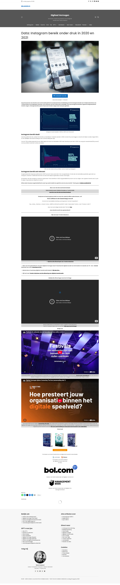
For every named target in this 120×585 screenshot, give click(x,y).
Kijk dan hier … (56, 270)
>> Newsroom (64, 551)
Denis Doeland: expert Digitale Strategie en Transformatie (60, 190)
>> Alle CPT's (24, 531)
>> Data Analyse (25, 534)
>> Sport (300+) (65, 519)
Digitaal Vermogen (60, 15)
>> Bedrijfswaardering (66, 529)
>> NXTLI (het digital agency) (28, 521)
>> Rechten (64, 554)
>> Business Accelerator (27, 532)
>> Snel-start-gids (65, 537)
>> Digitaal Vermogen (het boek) (29, 518)
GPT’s (54, 25)
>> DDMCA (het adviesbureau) (28, 516)
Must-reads (70, 25)
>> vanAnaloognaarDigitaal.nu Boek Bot (30, 543)
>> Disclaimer (64, 550)
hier (71, 207)
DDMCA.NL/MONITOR (85, 183)
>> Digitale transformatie (67, 534)
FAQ (51, 25)
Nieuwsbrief (78, 25)
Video (90, 25)
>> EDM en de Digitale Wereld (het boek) (31, 519)
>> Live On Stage (65, 535)
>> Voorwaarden (65, 556)
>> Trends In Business (66, 538)
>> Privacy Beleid (65, 553)
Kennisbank (61, 25)
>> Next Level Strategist (27, 541)
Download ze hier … (37, 267)
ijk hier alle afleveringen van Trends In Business (61, 261)
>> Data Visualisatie (26, 535)
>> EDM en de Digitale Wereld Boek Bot (30, 540)
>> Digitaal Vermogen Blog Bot (28, 537)
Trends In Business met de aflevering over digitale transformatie (47, 273)
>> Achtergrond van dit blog (68, 528)
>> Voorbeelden (65, 540)
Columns (42, 25)
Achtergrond (30, 25)
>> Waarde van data (66, 541)
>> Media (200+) (65, 518)
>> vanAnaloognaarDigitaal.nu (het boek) (31, 522)
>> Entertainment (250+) (67, 516)
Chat (47, 25)
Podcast (84, 25)
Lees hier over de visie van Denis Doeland (60, 192)
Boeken (37, 25)
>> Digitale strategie (66, 532)
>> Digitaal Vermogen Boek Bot (28, 538)
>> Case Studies (65, 531)
